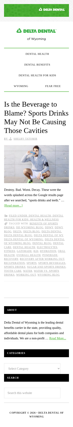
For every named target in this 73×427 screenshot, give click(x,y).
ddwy (49, 227)
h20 (35, 251)
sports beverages (51, 263)
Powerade (50, 255)
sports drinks (15, 267)
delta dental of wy (48, 235)
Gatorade (24, 251)
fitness (9, 251)
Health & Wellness (44, 219)
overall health (28, 255)
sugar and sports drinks (46, 267)
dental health (24, 247)
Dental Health (40, 215)
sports (32, 263)
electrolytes (47, 247)
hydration (48, 251)
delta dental (51, 231)
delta (17, 231)
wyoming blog (49, 274)
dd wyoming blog (29, 227)
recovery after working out (42, 259)
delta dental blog (18, 235)
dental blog (42, 243)
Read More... (57, 338)
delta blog (31, 231)
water (27, 271)
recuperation (14, 263)
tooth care (12, 271)
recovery (11, 259)
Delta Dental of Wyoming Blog (36, 35)
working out (26, 274)
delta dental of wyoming (23, 239)
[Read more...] (13, 205)
